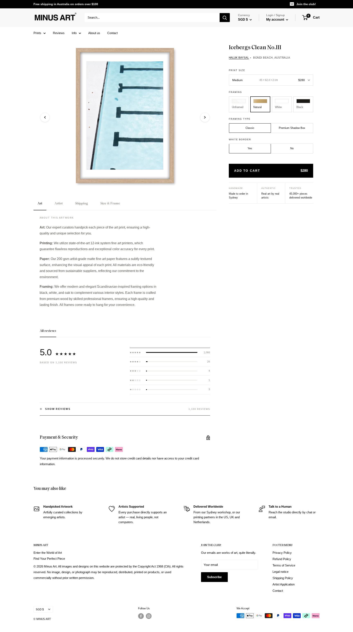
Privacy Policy (282, 552)
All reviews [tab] (48, 331)
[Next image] (204, 117)
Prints (37, 33)
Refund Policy (282, 559)
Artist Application (284, 584)
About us (94, 33)
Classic (250, 127)
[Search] (225, 17)
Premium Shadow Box (292, 127)
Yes (250, 148)
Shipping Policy (283, 578)
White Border (240, 139)
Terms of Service (284, 565)
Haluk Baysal (239, 57)
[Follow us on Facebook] (141, 616)
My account (275, 19)
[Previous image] (44, 117)
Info (74, 33)
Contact (112, 33)
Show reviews (55, 409)
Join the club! (306, 4)
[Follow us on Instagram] (149, 616)
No (292, 148)
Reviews (59, 33)
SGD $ (40, 609)
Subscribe (214, 577)
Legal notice (280, 571)
